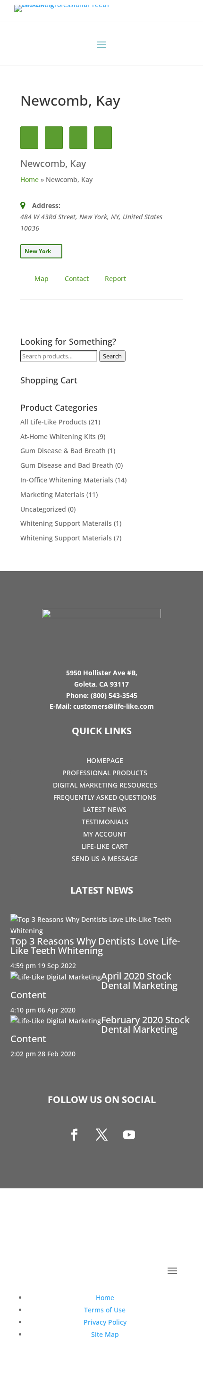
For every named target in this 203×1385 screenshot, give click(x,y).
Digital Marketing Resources (105, 784)
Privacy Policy (105, 1322)
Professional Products (104, 772)
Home (29, 179)
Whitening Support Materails (66, 523)
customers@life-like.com (113, 706)
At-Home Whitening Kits (58, 436)
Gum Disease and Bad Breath (66, 465)
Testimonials (105, 821)
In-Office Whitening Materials (66, 479)
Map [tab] (41, 278)
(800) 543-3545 (114, 695)
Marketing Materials (52, 494)
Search (112, 356)
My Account (105, 833)
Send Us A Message (105, 858)
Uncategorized (43, 509)
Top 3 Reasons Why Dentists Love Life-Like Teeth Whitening (95, 946)
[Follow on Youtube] (129, 1135)
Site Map (105, 1334)
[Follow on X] (101, 1135)
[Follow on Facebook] (74, 1135)
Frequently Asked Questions (104, 797)
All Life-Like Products (53, 421)
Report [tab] (115, 278)
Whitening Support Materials (66, 537)
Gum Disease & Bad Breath (63, 450)
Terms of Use (105, 1309)
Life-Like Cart (105, 846)
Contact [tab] (77, 278)
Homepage (104, 760)
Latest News (105, 809)
